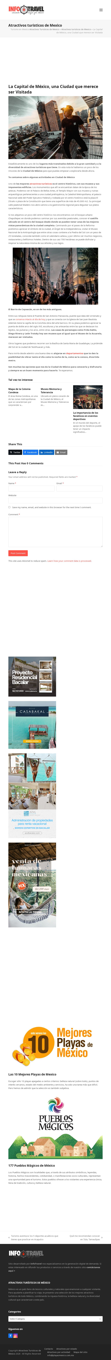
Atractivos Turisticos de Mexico (44, 29)
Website (12, 495)
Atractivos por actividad (58, 1352)
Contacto (48, 1348)
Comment (14, 514)
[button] (101, 10)
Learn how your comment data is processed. (69, 560)
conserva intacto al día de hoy (30, 319)
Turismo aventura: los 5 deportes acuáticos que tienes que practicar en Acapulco (33, 1237)
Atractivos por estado (66, 1348)
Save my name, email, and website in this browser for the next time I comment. (51, 507)
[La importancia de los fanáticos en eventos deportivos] (88, 396)
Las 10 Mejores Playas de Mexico (32, 1074)
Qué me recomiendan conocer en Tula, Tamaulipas (83, 1237)
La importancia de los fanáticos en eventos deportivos (85, 416)
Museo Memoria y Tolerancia (51, 390)
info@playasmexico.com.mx (60, 1355)
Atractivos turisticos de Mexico (76, 29)
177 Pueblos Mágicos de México (31, 1165)
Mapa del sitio (80, 1352)
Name (12, 483)
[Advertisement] (55, 63)
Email (60, 483)
